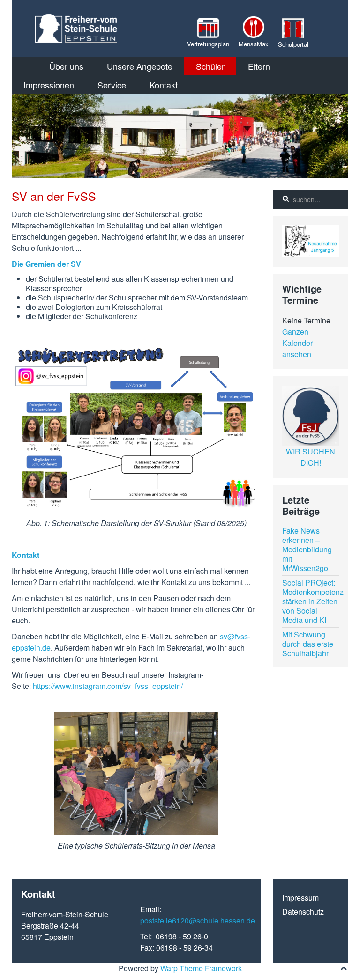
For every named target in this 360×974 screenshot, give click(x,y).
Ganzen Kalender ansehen (297, 342)
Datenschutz (303, 911)
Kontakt (164, 85)
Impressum (300, 897)
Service (112, 85)
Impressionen (48, 85)
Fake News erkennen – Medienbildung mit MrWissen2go (307, 549)
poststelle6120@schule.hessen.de (197, 920)
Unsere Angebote (139, 66)
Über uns (66, 66)
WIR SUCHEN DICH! (310, 457)
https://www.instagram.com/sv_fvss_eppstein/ (108, 686)
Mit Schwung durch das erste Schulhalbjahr (307, 644)
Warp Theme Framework (201, 968)
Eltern (259, 66)
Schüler (210, 66)
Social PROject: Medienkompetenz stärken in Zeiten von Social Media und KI (313, 601)
